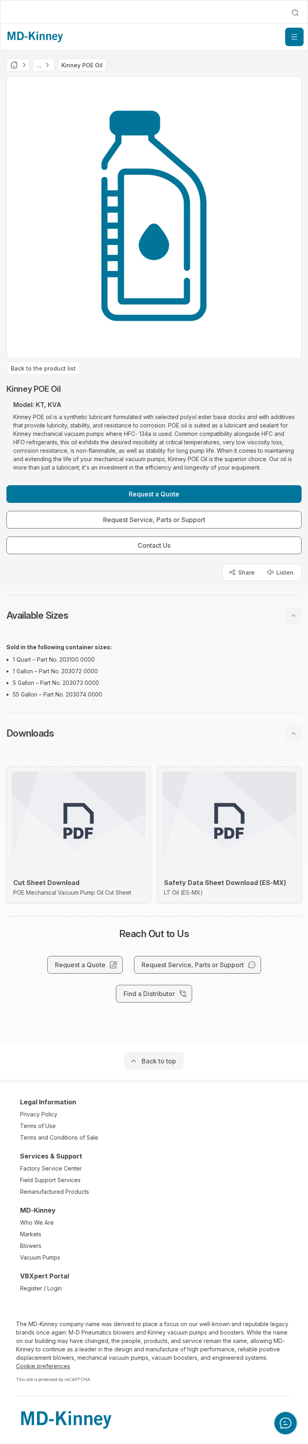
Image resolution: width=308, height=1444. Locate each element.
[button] (154, 615)
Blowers (30, 1245)
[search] (295, 13)
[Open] (294, 37)
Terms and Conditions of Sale (59, 1137)
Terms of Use (38, 1125)
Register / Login (41, 1288)
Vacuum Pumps (40, 1257)
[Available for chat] (285, 1423)
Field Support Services (50, 1180)
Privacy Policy (38, 1114)
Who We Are (37, 1222)
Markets (30, 1234)
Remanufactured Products (54, 1191)
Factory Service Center (51, 1168)
